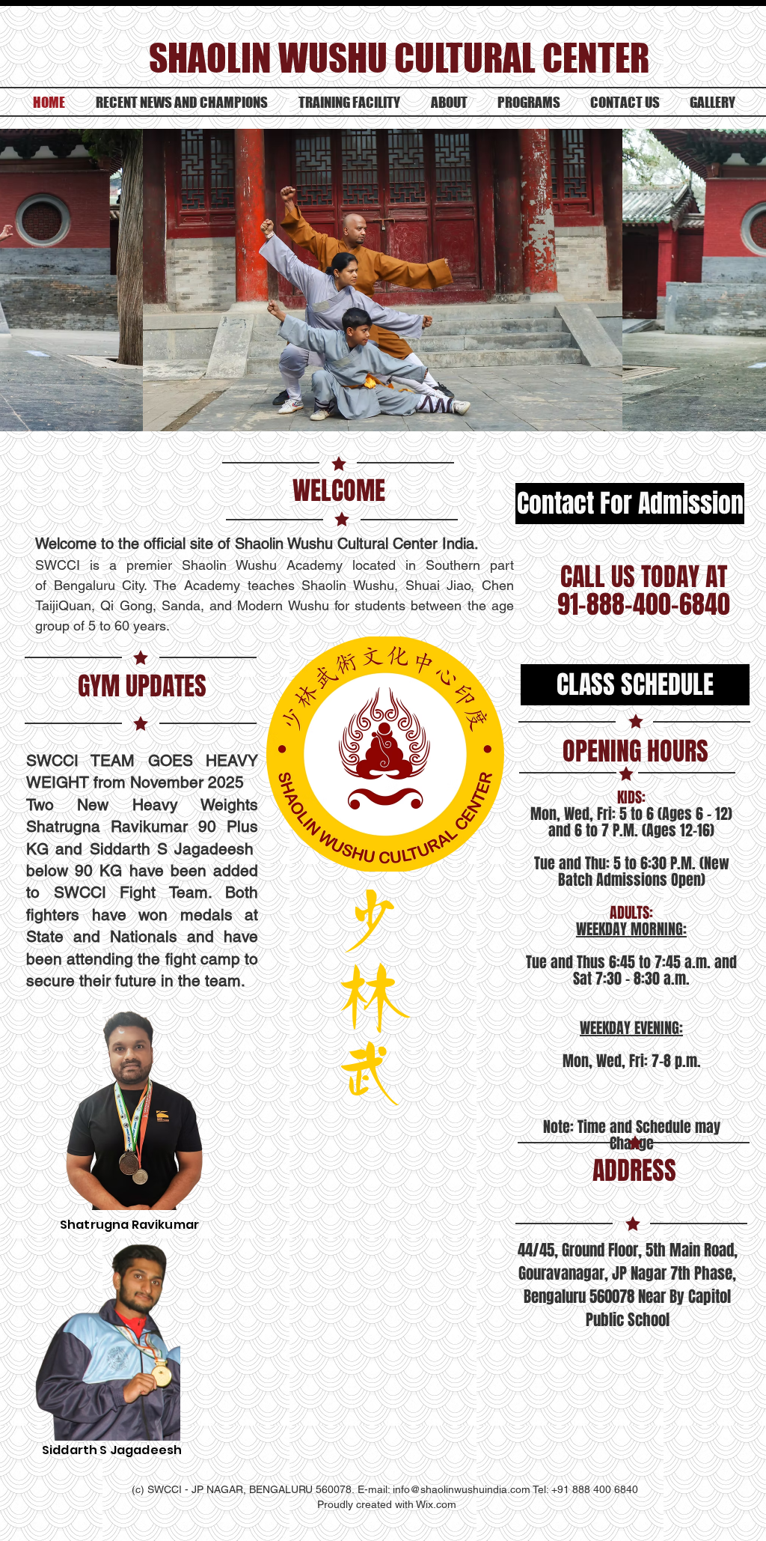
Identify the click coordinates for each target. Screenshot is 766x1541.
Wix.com (436, 1504)
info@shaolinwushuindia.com (461, 1489)
